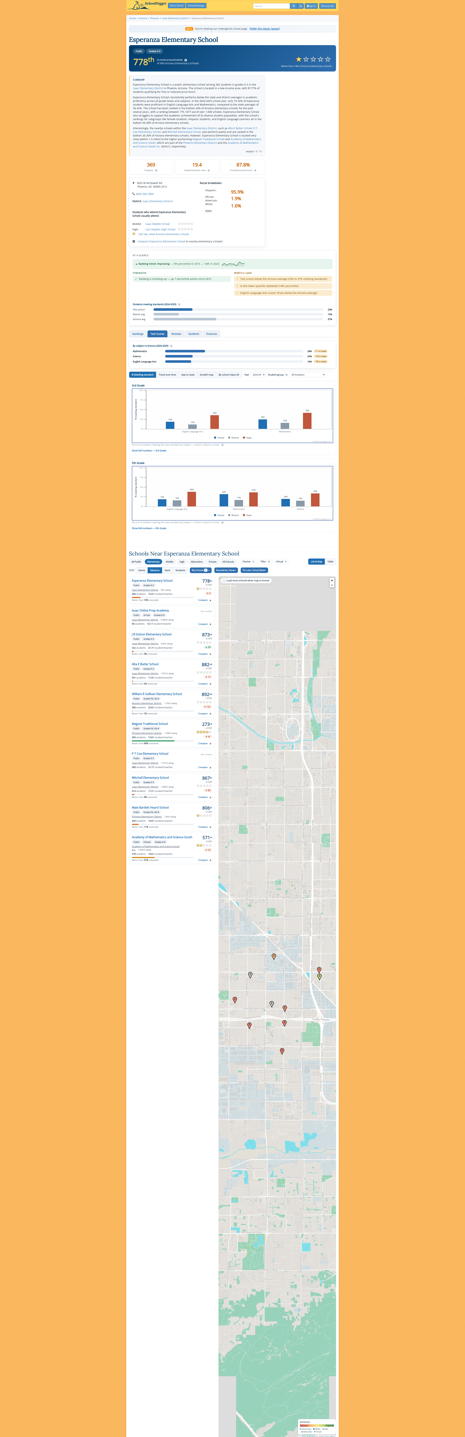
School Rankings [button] (196, 5)
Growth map (206, 374)
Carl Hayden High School (160, 229)
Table (330, 561)
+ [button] (332, 580)
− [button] (332, 585)
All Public (136, 561)
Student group (277, 374)
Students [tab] (193, 334)
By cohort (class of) (229, 374)
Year (247, 374)
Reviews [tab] (176, 334)
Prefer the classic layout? (265, 28)
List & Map (316, 561)
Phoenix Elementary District (200, 142)
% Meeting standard (142, 374)
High (182, 561)
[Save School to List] (210, 600)
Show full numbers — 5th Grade (149, 528)
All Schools (228, 561)
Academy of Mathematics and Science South (162, 837)
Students (180, 570)
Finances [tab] (211, 334)
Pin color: (254, 570)
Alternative (197, 561)
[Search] (294, 6)
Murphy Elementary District (147, 703)
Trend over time (167, 374)
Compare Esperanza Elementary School (161, 241)
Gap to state (188, 374)
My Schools (199, 570)
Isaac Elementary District (148, 88)
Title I (265, 561)
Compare (203, 600)
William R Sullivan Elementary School (157, 694)
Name (141, 570)
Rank (167, 570)
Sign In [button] (312, 5)
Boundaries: (225, 570)
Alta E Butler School (240, 128)
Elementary (153, 561)
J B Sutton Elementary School (151, 634)
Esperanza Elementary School (152, 580)
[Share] (300, 6)
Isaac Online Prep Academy (150, 610)
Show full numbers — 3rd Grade (149, 450)
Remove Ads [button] (327, 5)
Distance (154, 570)
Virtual (281, 561)
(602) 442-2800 (145, 194)
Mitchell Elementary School (184, 132)
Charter (248, 561)
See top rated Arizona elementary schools (164, 234)
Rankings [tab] (137, 334)
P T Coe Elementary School (150, 753)
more (208, 210)
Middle (169, 561)
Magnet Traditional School (209, 139)
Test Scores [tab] (157, 334)
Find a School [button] (176, 5)
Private (212, 561)
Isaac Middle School (157, 224)
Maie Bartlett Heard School (150, 807)
